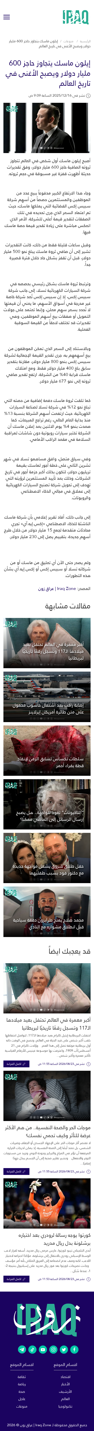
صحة (22, 1391)
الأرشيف (65, 1391)
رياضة (22, 1384)
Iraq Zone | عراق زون (57, 588)
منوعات (68, 41)
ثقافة (22, 1376)
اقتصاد (65, 1376)
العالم (65, 1398)
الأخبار (65, 1384)
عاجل (21, 1398)
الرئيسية (85, 41)
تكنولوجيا (65, 1406)
